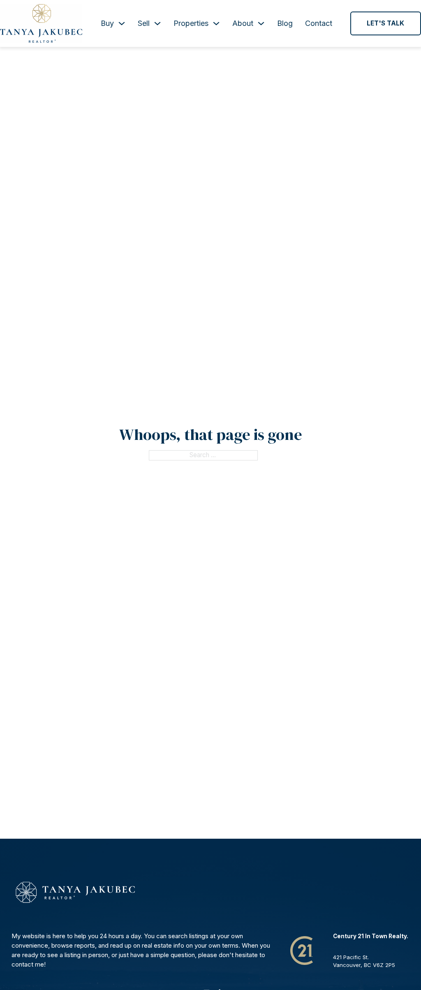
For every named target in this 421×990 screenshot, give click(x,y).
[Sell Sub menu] (157, 23)
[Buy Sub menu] (121, 23)
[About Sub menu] (261, 23)
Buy (107, 23)
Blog (285, 23)
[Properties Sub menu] (216, 23)
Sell (144, 23)
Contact (318, 23)
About (242, 23)
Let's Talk (385, 23)
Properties (190, 23)
